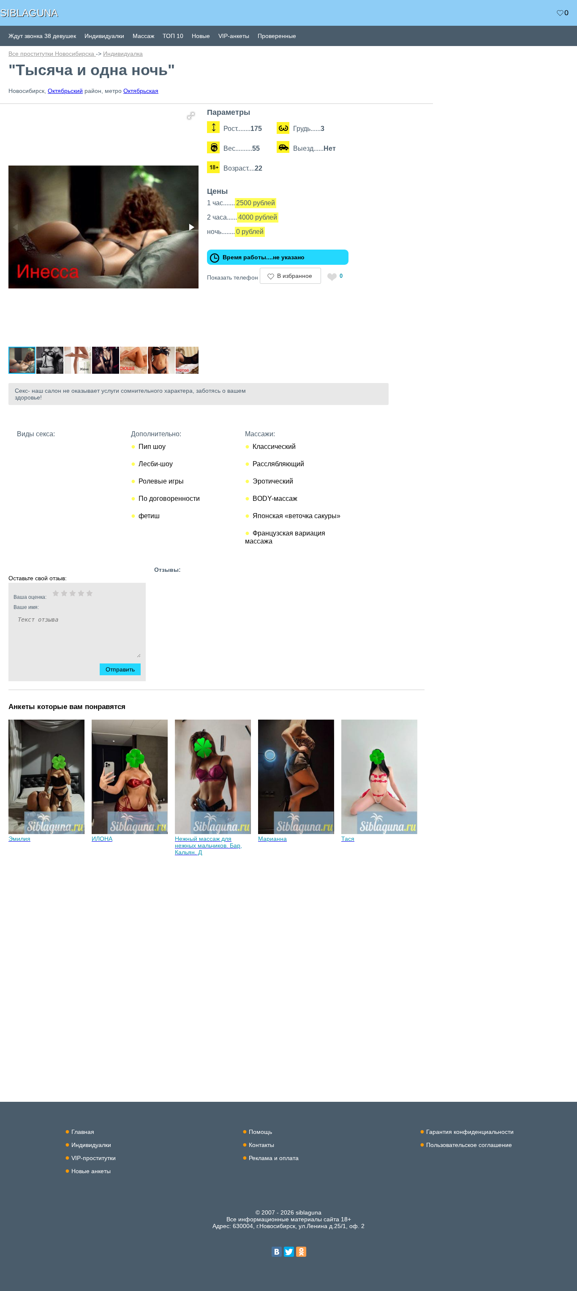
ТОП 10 (173, 36)
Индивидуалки (104, 36)
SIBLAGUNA (29, 13)
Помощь (260, 1131)
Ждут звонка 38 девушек (42, 36)
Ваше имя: (26, 607)
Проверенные (277, 36)
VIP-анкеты (233, 36)
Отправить (120, 669)
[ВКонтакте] (277, 1252)
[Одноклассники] (301, 1252)
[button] (191, 115)
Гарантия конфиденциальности (470, 1131)
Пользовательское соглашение (469, 1145)
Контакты (261, 1145)
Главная (82, 1131)
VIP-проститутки (93, 1158)
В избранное (294, 275)
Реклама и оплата (274, 1158)
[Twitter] (289, 1252)
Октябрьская (140, 90)
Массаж (143, 36)
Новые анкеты (91, 1171)
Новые (201, 36)
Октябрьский (65, 90)
